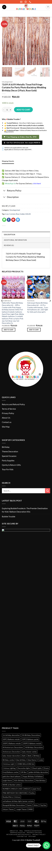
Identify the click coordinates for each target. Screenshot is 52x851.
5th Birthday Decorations (31, 735)
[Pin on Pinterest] (13, 220)
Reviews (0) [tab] (9, 245)
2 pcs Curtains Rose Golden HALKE (18, 214)
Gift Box (24, 772)
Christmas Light (8, 764)
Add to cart (23, 109)
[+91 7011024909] (30, 2)
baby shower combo (29, 752)
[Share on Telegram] (18, 220)
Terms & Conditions (33, 831)
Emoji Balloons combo (10, 772)
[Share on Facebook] (9, 220)
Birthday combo (8, 760)
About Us (6, 417)
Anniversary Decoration (11, 752)
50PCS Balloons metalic (11, 739)
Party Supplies (8, 460)
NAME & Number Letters (12, 785)
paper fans (36, 789)
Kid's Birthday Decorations (24, 781)
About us (14, 831)
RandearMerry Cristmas (11, 797)
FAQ (21, 831)
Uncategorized (7, 82)
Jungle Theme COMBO (24, 809)
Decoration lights (24, 768)
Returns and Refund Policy (13, 404)
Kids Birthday (41, 781)
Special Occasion (9, 456)
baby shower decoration (11, 756)
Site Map (6, 426)
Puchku (32, 793)
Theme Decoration (10, 451)
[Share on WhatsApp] (4, 220)
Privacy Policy (8, 413)
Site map (32, 836)
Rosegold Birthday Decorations (14, 805)
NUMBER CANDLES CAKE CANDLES (16, 789)
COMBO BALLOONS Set (25, 764)
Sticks (36, 805)
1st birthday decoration (11, 735)
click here (36, 183)
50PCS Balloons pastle (30, 739)
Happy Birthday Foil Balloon (33, 776)
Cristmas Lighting (9, 768)
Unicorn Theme (8, 809)
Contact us (6, 422)
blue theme (32, 760)
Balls (24, 756)
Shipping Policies (17, 832)
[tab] (8, 161)
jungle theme (7, 781)
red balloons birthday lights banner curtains (18, 801)
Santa (29, 805)
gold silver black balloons (11, 776)
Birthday (5, 447)
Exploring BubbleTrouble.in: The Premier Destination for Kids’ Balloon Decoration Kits (25, 510)
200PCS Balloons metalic (32, 743)
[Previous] (2, 305)
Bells (29, 756)
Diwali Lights (37, 768)
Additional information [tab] (15, 240)
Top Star (43, 805)
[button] (4, 7)
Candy (40, 760)
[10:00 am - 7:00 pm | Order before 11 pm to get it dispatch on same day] (26, 2)
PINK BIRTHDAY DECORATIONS (15, 793)
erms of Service (9, 409)
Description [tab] (9, 235)
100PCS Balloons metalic (12, 743)
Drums (46, 768)
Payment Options (34, 832)
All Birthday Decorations (34, 747)
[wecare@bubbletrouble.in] (21, 2)
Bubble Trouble (8, 516)
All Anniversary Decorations (13, 747)
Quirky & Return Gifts (11, 465)
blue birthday (21, 760)
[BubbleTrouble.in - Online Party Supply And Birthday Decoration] (26, 7)
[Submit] (47, 13)
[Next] (49, 305)
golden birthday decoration (38, 772)
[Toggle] (4, 191)
